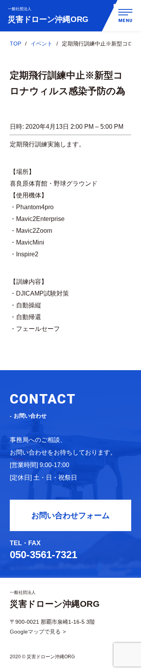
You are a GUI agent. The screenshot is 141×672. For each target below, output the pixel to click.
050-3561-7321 (43, 555)
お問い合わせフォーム (70, 515)
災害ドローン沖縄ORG (48, 15)
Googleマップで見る (35, 631)
